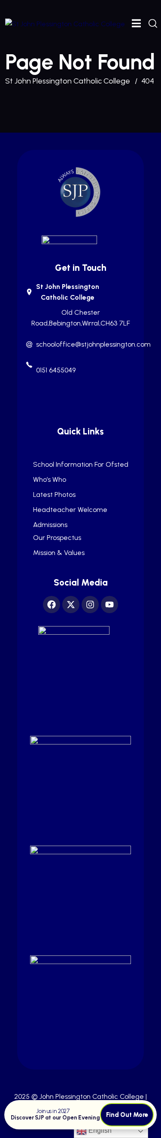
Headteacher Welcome (70, 510)
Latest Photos (54, 495)
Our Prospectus (57, 538)
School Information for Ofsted (80, 465)
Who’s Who (49, 480)
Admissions (50, 525)
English (99, 1130)
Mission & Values (59, 553)
